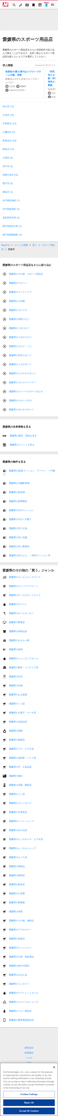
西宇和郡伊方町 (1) (12, 226)
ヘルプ (29, 1057)
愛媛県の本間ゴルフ (19, 319)
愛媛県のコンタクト (19, 984)
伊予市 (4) (8, 166)
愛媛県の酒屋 (16, 730)
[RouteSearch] (20, 4)
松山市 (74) (8, 106)
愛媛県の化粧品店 (18, 721)
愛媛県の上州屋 (17, 301)
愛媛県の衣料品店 (18, 631)
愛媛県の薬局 (16, 649)
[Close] (54, 1067)
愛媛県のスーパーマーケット (23, 586)
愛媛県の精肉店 (17, 875)
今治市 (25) (8, 115)
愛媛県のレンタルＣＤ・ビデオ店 (26, 839)
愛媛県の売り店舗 (18, 537)
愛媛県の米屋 (16, 911)
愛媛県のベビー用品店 (20, 1011)
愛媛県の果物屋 (17, 902)
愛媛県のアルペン (18, 283)
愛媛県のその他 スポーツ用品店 (26, 274)
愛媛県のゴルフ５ (18, 310)
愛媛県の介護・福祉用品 (21, 956)
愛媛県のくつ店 (17, 703)
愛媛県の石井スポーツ (20, 355)
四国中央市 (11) (10, 175)
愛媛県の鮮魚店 (17, 884)
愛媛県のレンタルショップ (22, 848)
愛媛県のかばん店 (18, 974)
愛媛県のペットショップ (21, 821)
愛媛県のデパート (18, 604)
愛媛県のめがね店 (18, 830)
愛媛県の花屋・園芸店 (20, 785)
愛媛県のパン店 (17, 794)
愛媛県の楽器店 (17, 938)
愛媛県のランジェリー (20, 947)
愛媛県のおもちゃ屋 (19, 640)
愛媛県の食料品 (17, 866)
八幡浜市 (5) (9, 132)
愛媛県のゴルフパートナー (22, 382)
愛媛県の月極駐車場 (19, 483)
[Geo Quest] (46, 4)
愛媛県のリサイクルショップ (23, 1002)
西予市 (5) (8, 183)
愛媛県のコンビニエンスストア (25, 577)
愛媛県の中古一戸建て (20, 519)
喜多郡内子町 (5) (11, 217)
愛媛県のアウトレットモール (23, 993)
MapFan (5, 245)
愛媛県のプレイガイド (20, 803)
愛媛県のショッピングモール (23, 658)
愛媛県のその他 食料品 (21, 920)
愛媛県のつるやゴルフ (20, 337)
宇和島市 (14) (9, 123)
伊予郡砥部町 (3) (11, 209)
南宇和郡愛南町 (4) (12, 234)
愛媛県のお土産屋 (18, 694)
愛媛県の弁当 (16, 676)
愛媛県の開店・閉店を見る (23, 435)
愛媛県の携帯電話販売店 (21, 1020)
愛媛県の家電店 (17, 622)
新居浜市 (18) (9, 140)
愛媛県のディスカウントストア (25, 595)
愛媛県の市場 (16, 685)
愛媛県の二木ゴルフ (19, 328)
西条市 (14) (8, 149)
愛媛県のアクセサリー (20, 929)
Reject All (29, 1102)
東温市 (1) (8, 192)
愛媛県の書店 (16, 776)
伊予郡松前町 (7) (11, 200)
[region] (29, 1089)
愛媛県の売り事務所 (19, 546)
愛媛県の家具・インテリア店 (23, 667)
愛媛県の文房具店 (18, 812)
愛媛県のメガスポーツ (20, 364)
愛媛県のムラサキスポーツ (22, 373)
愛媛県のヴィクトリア (20, 292)
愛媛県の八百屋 (17, 893)
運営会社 (29, 1047)
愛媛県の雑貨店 (17, 739)
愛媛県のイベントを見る (21, 444)
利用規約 (29, 1052)
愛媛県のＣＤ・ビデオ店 (21, 748)
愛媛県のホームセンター (21, 613)
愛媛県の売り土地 (18, 528)
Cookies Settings (29, 1094)
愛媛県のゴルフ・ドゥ (20, 346)
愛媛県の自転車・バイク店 (22, 758)
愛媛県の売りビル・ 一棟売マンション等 (29, 555)
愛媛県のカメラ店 (18, 857)
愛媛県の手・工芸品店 (20, 767)
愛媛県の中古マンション (21, 510)
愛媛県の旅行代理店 (19, 965)
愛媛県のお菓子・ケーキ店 (22, 712)
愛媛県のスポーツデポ (20, 400)
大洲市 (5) (8, 157)
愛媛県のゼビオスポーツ (21, 409)
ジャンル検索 (21, 245)
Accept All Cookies (29, 1111)
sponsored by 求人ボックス (45, 65)
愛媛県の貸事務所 (18, 501)
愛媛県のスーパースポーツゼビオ (26, 391)
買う (34, 245)
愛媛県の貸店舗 (17, 492)
